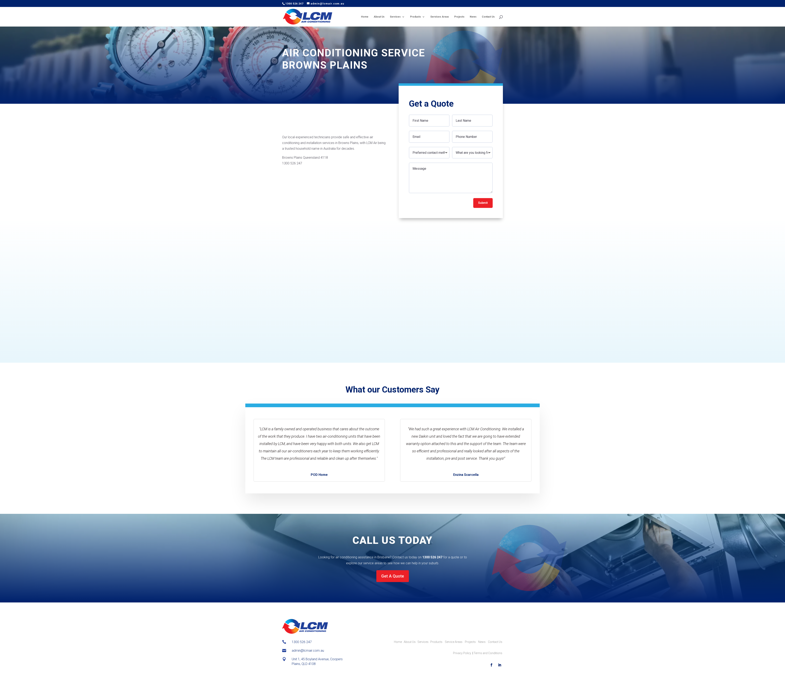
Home (364, 16)
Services (395, 16)
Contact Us (488, 16)
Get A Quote (392, 576)
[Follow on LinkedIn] (499, 665)
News (473, 16)
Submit (483, 202)
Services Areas (439, 16)
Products (415, 16)
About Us (379, 16)
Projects (459, 16)
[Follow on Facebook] (491, 665)
